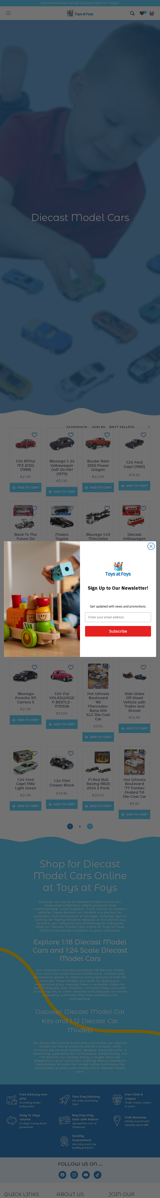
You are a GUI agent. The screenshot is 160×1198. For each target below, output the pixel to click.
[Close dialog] (151, 546)
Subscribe (118, 631)
